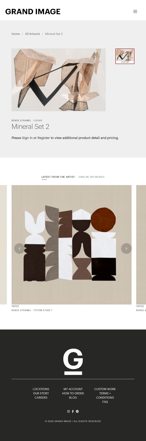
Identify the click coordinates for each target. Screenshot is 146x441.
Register (44, 137)
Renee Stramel (21, 120)
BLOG (73, 397)
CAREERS (41, 397)
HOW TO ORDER (73, 393)
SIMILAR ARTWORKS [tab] (92, 177)
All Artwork (32, 34)
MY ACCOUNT (73, 389)
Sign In (27, 137)
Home (16, 34)
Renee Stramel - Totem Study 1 (32, 310)
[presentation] (19, 248)
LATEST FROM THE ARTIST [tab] (58, 177)
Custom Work (105, 389)
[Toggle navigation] (135, 11)
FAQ (105, 402)
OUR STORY (41, 393)
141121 (15, 306)
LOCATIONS (41, 389)
